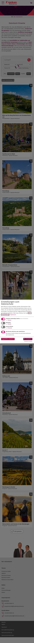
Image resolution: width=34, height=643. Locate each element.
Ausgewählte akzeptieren (8, 339)
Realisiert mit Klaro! (28, 341)
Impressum (13, 314)
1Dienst (8, 320)
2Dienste (9, 328)
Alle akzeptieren (28, 339)
